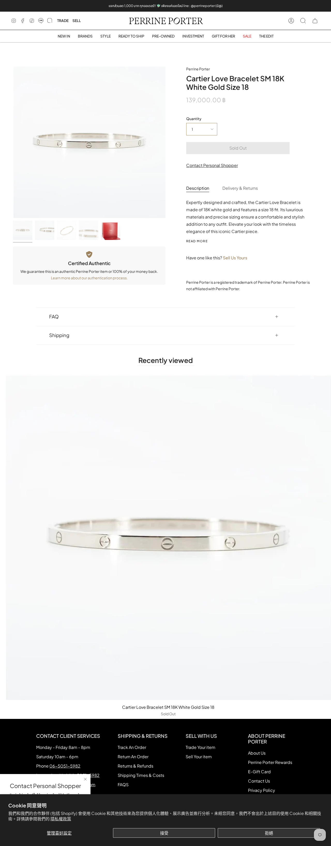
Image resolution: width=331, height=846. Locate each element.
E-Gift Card (259, 771)
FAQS (123, 784)
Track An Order (132, 747)
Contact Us (259, 781)
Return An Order (133, 756)
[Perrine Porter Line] (41, 21)
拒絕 (269, 833)
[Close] (85, 779)
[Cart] (315, 21)
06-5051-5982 (64, 766)
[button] (85, 36)
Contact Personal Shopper (212, 165)
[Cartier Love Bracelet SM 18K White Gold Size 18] (22, 230)
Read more (197, 241)
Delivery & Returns (240, 188)
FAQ (54, 316)
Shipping (59, 335)
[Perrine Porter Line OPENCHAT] (49, 21)
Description (197, 188)
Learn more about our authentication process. (89, 277)
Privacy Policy (261, 790)
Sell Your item (199, 756)
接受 (164, 833)
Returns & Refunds (135, 766)
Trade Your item (200, 747)
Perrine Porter (198, 69)
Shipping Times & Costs (141, 775)
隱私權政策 (60, 818)
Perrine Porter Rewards (270, 762)
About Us (257, 753)
